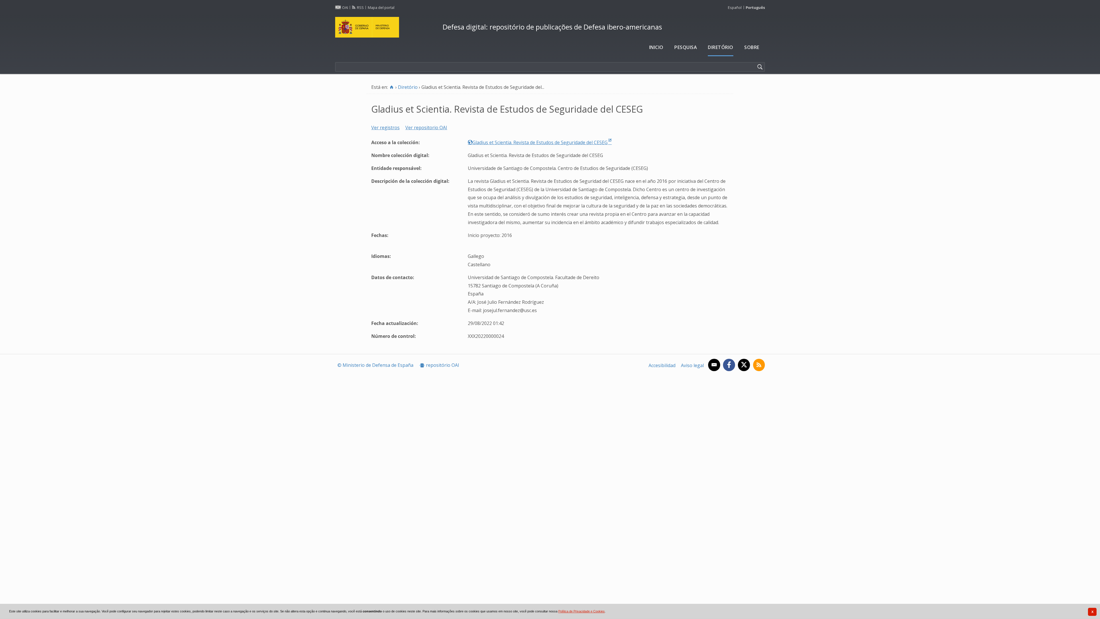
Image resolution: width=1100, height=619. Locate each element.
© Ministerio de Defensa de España (375, 365)
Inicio (656, 47)
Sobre (751, 47)
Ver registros (385, 127)
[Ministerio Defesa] (386, 27)
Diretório (720, 47)
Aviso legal (692, 365)
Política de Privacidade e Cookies (581, 611)
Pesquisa (685, 47)
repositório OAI (442, 365)
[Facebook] (729, 365)
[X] (744, 365)
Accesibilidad (662, 365)
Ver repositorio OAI (426, 127)
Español (735, 7)
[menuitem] (656, 47)
